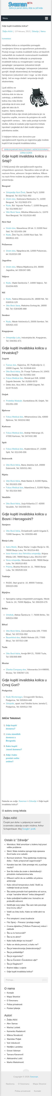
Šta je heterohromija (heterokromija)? (24, 948)
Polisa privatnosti (14, 1004)
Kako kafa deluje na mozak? (20, 940)
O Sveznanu (12, 1000)
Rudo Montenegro (14, 697)
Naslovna (10, 1084)
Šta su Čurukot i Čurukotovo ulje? (22, 960)
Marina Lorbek (13, 1027)
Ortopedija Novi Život (15, 192)
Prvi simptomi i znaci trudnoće (20, 918)
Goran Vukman (14, 1050)
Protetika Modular (14, 401)
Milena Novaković (15, 1035)
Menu (5, 18)
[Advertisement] (37, 783)
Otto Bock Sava (13, 212)
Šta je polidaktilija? (15, 952)
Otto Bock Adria (13, 371)
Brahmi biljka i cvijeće (16, 968)
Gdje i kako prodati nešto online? (12, 758)
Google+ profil (28, 829)
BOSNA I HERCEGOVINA (35, 149)
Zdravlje (35, 31)
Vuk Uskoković (13, 1043)
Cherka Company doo (16, 669)
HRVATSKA (17, 149)
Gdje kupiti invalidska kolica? (20, 971)
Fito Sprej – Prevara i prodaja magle (23, 922)
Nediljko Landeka (15, 1047)
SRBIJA (7, 149)
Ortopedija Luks (13, 337)
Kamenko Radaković (16, 1031)
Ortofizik (9, 615)
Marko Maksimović (15, 1062)
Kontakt (10, 993)
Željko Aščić (7, 31)
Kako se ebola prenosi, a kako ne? (22, 944)
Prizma (9, 567)
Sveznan (23, 801)
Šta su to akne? (14, 937)
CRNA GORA (26, 153)
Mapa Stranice (13, 996)
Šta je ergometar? (15, 956)
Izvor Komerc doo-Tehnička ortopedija (23, 553)
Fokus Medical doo (14, 378)
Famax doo (11, 365)
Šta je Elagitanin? (15, 964)
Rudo (8, 205)
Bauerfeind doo (13, 637)
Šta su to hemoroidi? (16, 933)
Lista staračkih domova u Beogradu (13, 737)
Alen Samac (12, 1023)
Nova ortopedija (13, 560)
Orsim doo (10, 199)
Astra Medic (11, 547)
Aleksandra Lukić (14, 1058)
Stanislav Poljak (14, 1039)
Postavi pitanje (13, 1008)
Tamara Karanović (15, 1054)
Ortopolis (10, 703)
